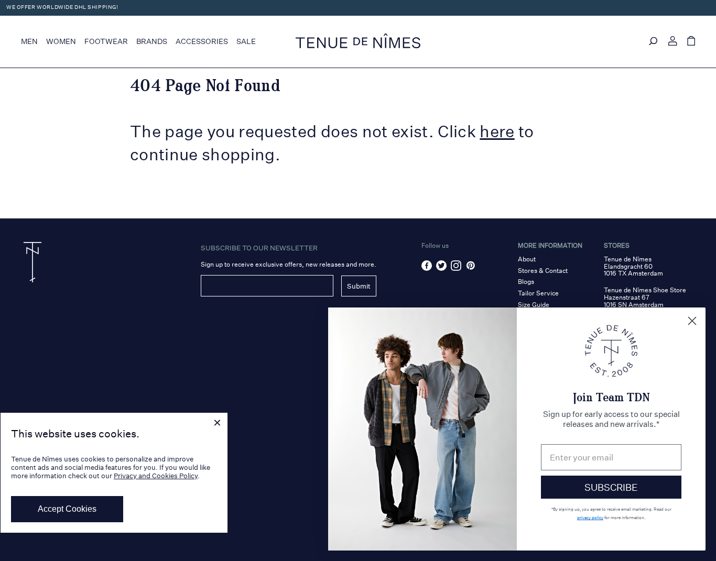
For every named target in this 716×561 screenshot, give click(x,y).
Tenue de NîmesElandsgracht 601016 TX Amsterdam (633, 266)
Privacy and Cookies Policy (156, 475)
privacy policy (590, 517)
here (497, 131)
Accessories (202, 41)
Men (29, 41)
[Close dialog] (692, 321)
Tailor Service (538, 293)
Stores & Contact (543, 270)
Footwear (106, 41)
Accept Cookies (67, 508)
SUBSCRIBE (611, 487)
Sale (246, 41)
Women (61, 41)
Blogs (526, 281)
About (527, 259)
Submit (359, 286)
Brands (151, 41)
